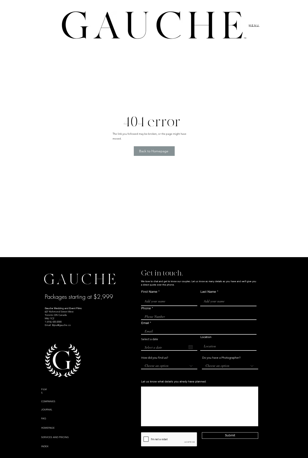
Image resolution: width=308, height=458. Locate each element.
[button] (254, 25)
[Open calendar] (190, 347)
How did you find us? (154, 357)
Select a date (149, 339)
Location (206, 337)
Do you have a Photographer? (221, 357)
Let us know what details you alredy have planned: (173, 381)
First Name (149, 291)
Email (145, 322)
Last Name (208, 291)
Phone (146, 308)
